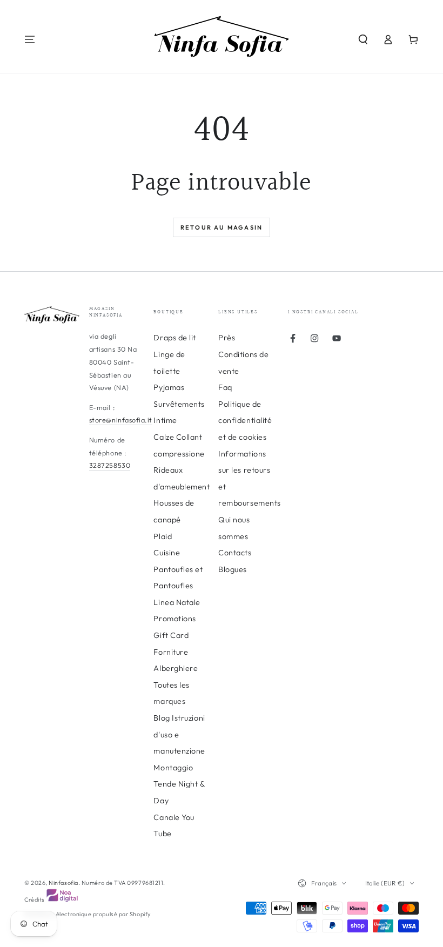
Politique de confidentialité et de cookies (245, 420)
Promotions (174, 618)
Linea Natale (176, 602)
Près (226, 337)
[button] (362, 39)
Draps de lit (174, 337)
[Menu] (30, 39)
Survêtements (178, 404)
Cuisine (166, 553)
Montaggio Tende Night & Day (179, 784)
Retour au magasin (221, 227)
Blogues (232, 569)
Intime (165, 420)
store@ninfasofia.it (120, 419)
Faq (225, 387)
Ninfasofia (63, 882)
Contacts (234, 553)
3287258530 (109, 465)
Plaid (162, 536)
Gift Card (171, 635)
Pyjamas (168, 387)
